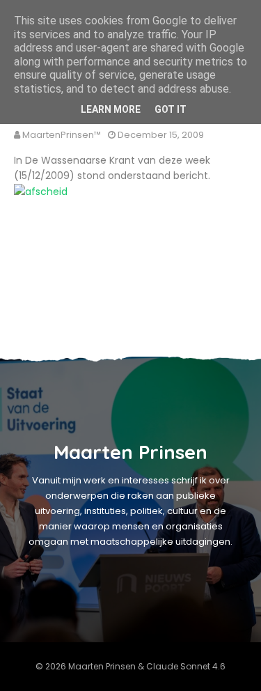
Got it (171, 109)
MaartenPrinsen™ (61, 134)
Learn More (111, 109)
